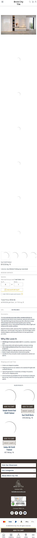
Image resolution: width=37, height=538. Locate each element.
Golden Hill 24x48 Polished (9, 448)
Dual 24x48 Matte (28, 415)
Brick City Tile (18, 3)
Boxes (15, 282)
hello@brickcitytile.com (18, 491)
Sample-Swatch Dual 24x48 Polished (9, 411)
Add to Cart (18, 530)
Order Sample (28, 411)
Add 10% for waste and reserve (11, 294)
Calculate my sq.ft (13, 290)
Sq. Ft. (2, 282)
